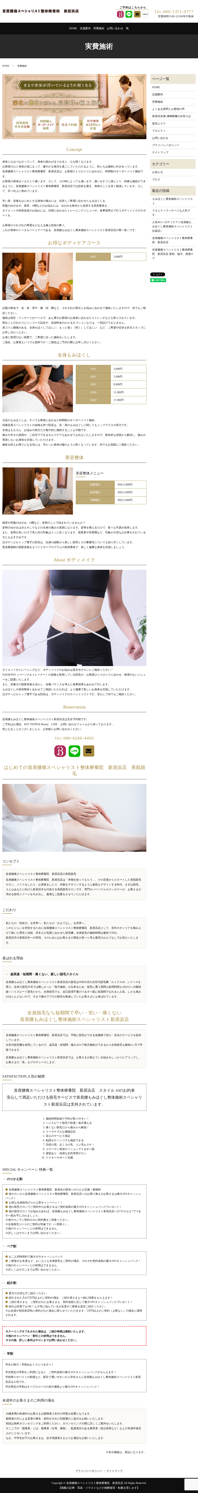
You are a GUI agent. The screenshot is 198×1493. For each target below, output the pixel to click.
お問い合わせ (115, 28)
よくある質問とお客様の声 (168, 109)
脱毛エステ (159, 123)
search (129, 28)
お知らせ (157, 172)
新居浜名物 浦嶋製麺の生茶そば (171, 116)
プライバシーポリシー (165, 145)
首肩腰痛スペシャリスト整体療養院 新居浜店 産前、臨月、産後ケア (173, 254)
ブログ (156, 179)
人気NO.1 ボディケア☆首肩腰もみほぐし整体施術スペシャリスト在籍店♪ (172, 226)
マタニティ (159, 130)
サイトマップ (160, 152)
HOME (73, 28)
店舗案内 (85, 28)
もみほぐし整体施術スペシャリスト (172, 201)
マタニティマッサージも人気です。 (171, 212)
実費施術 (98, 28)
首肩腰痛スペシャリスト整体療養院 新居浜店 (172, 240)
